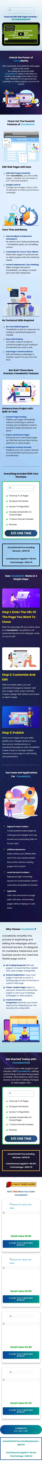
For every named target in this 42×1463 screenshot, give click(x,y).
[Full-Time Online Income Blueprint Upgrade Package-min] (21, 1277)
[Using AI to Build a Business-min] (21, 1333)
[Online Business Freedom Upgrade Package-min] (21, 1389)
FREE (15, 1191)
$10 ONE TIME (21, 1431)
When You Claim (26, 1191)
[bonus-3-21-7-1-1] (21, 1318)
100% (12, 1191)
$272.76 (26, 551)
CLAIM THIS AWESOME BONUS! (21, 1244)
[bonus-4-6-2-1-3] (21, 1374)
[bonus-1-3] (21, 1206)
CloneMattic (21, 1195)
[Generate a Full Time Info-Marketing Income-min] (21, 1222)
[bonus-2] (21, 1261)
